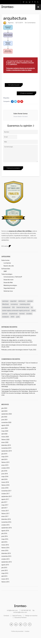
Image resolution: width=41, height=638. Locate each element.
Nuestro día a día (9, 266)
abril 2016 (4, 542)
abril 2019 (4, 459)
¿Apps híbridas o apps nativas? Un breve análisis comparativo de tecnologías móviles (18, 369)
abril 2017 (4, 508)
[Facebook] (32, 2)
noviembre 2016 (6, 522)
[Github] (35, 2)
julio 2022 (4, 417)
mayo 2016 (4, 539)
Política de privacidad (17, 631)
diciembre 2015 (6, 553)
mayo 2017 (4, 505)
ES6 (13, 307)
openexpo (5, 301)
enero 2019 (4, 465)
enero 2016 (4, 550)
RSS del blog (5, 246)
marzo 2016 (5, 545)
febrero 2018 (5, 485)
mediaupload (6, 307)
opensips (30, 301)
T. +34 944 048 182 (25, 610)
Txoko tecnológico (6, 274)
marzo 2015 (5, 579)
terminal (21, 313)
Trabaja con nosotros (31, 615)
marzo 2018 (5, 482)
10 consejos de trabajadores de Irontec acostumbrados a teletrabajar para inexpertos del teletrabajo (18, 384)
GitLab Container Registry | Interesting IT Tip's (15, 363)
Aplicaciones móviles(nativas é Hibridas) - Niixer (15, 367)
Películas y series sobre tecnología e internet (14, 349)
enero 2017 (4, 516)
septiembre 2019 (6, 451)
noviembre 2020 (6, 422)
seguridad (13, 301)
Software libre (5, 268)
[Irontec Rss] (37, 2)
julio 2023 (4, 408)
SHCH (12, 317)
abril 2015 (4, 576)
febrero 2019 (5, 462)
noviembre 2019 (6, 448)
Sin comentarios (30, 23)
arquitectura (14, 18)
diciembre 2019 (6, 445)
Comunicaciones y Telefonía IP (13, 277)
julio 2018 (4, 471)
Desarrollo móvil (8, 279)
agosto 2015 (5, 565)
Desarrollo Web (8, 282)
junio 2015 (4, 570)
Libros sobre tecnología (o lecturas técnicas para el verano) (19, 345)
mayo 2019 (4, 456)
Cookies (27, 631)
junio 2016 (4, 536)
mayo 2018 (4, 476)
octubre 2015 (5, 559)
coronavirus (14, 304)
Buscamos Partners (21, 617)
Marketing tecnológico (10, 285)
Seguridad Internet (9, 288)
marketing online (25, 304)
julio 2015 (4, 567)
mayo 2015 (4, 573)
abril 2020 (4, 434)
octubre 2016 (5, 525)
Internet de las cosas (23, 307)
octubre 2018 (5, 468)
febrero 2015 (5, 582)
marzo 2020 (5, 436)
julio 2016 (4, 533)
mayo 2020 (4, 431)
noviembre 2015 (6, 556)
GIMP (5, 271)
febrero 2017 (5, 513)
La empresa (7, 263)
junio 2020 (4, 428)
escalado (29, 313)
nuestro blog (5, 233)
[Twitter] (23, 2)
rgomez (11, 23)
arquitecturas (13, 313)
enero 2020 (4, 442)
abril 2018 (4, 479)
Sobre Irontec (5, 260)
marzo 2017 (5, 510)
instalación (5, 317)
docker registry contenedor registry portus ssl (15, 310)
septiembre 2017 (6, 496)
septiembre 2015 (6, 562)
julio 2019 (4, 454)
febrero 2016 (5, 547)
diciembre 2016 (6, 519)
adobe (33, 310)
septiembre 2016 (6, 528)
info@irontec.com (12, 610)
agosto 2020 (5, 425)
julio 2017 (4, 502)
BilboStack (5, 304)
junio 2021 (4, 419)
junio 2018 (4, 473)
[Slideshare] (29, 2)
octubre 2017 (5, 493)
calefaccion (21, 301)
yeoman (4, 313)
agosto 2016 (5, 530)
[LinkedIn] (26, 2)
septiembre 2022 (6, 414)
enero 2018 (4, 488)
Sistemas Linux (8, 291)
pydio (17, 317)
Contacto (6, 615)
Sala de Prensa (16, 615)
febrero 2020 (5, 439)
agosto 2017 (5, 499)
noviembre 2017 (6, 491)
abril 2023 (4, 411)
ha (32, 307)
